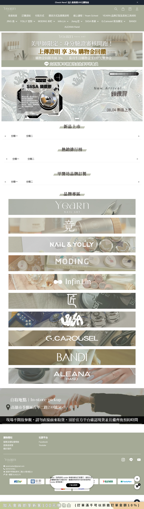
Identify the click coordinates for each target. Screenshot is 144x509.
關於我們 (7, 449)
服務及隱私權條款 (11, 442)
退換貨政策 (8, 445)
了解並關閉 (73, 485)
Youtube (42, 445)
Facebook (43, 442)
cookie (66, 478)
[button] (66, 118)
